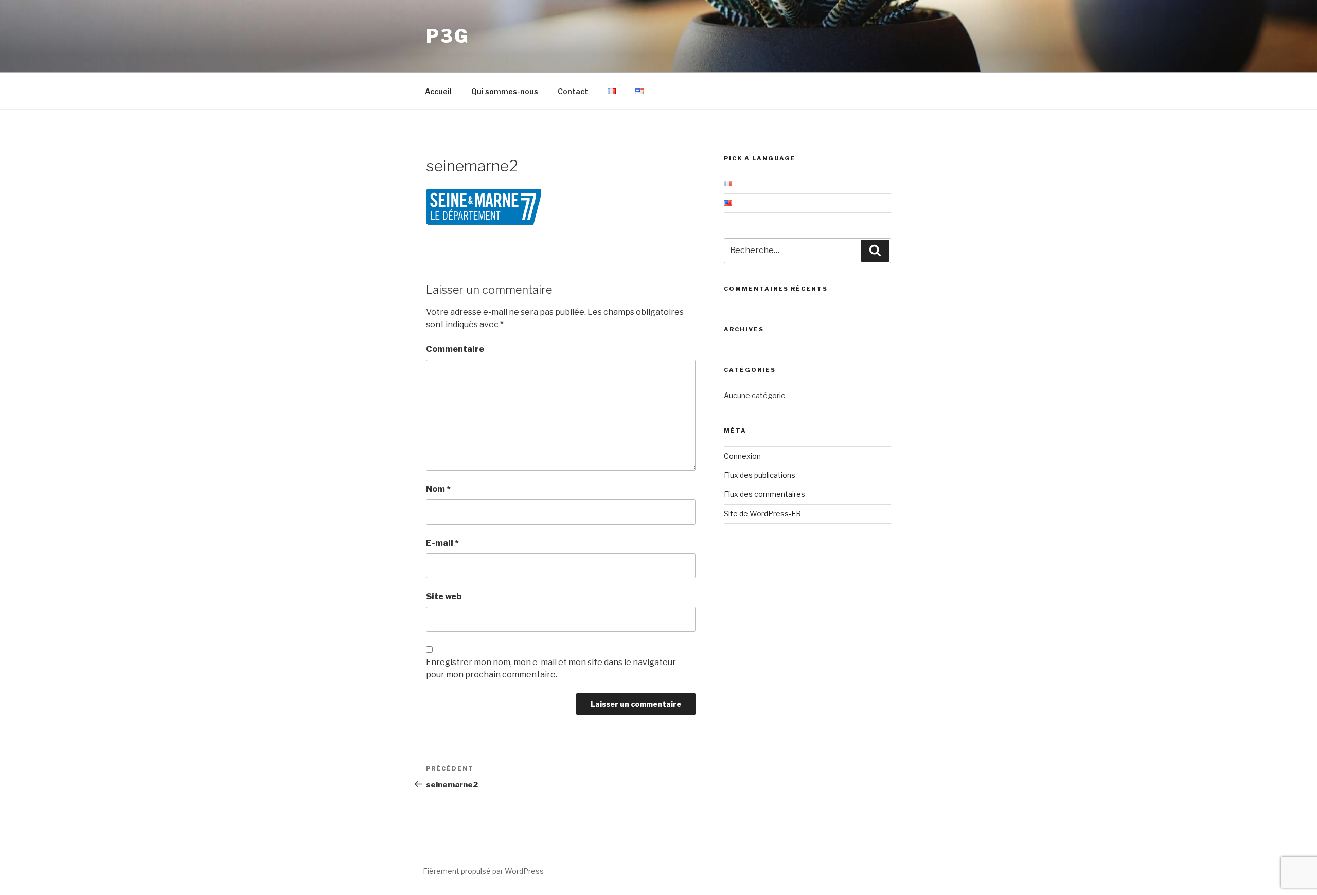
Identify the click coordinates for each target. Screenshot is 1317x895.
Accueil (438, 91)
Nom (438, 489)
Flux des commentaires (764, 494)
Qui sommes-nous (504, 91)
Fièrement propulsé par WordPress (483, 871)
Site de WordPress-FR (762, 513)
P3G (448, 36)
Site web (443, 596)
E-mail (442, 543)
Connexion (742, 456)
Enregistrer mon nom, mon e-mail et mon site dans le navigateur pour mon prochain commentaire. (551, 668)
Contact (573, 91)
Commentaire (455, 349)
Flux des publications (759, 475)
